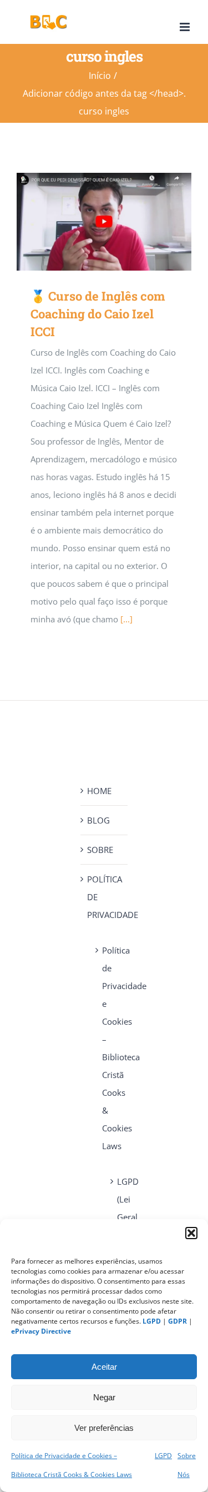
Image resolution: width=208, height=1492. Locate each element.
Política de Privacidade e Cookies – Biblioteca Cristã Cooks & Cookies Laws (109, 1048)
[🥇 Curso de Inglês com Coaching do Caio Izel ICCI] (104, 222)
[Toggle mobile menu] (185, 27)
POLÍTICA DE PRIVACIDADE (104, 897)
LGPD (163, 1455)
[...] (126, 619)
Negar (104, 1397)
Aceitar (104, 1366)
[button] (191, 1233)
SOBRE (100, 849)
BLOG (98, 820)
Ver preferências (104, 1428)
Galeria (120, 221)
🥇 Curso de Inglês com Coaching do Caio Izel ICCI (87, 221)
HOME (99, 790)
